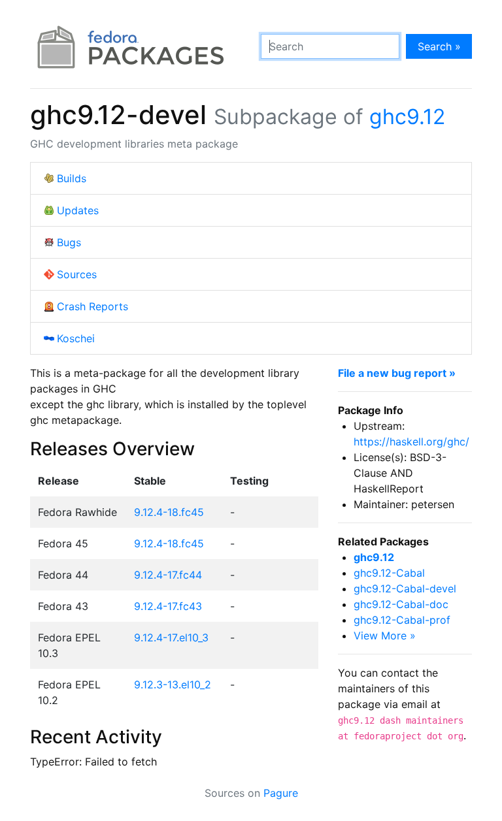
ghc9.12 (407, 116)
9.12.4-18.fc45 (169, 512)
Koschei (76, 338)
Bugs (69, 242)
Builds (71, 178)
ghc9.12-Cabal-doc (401, 604)
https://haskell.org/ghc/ (411, 441)
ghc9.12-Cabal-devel (405, 588)
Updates (78, 210)
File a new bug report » (397, 372)
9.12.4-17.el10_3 (171, 637)
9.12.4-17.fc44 (168, 574)
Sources (77, 274)
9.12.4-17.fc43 (168, 606)
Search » (439, 46)
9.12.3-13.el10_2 (172, 684)
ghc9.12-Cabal (389, 572)
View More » (385, 635)
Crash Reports (92, 306)
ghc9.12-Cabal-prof (402, 619)
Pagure (280, 792)
